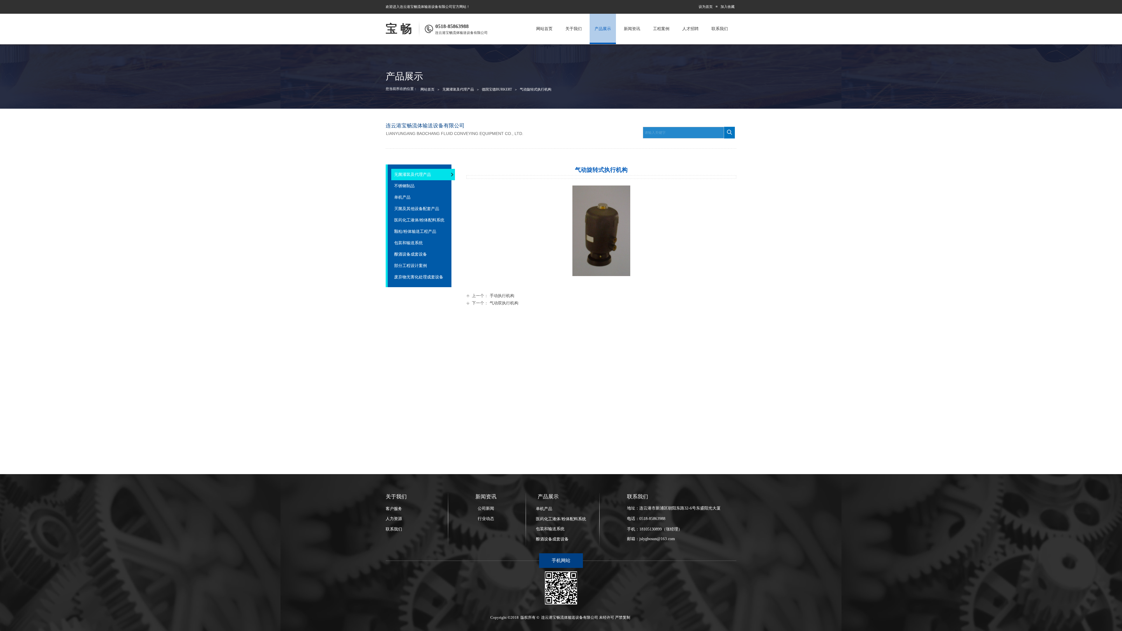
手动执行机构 (493, 296)
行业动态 (486, 518)
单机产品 (544, 509)
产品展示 (603, 29)
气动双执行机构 (495, 303)
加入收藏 (728, 7)
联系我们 (719, 29)
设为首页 (706, 7)
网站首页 (544, 29)
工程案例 (661, 29)
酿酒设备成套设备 (552, 539)
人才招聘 (690, 29)
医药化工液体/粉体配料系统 (561, 519)
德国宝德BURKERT (497, 89)
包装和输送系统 (550, 529)
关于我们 (573, 29)
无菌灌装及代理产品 (458, 89)
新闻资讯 (632, 29)
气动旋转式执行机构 (535, 89)
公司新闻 (486, 508)
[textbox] (683, 132)
